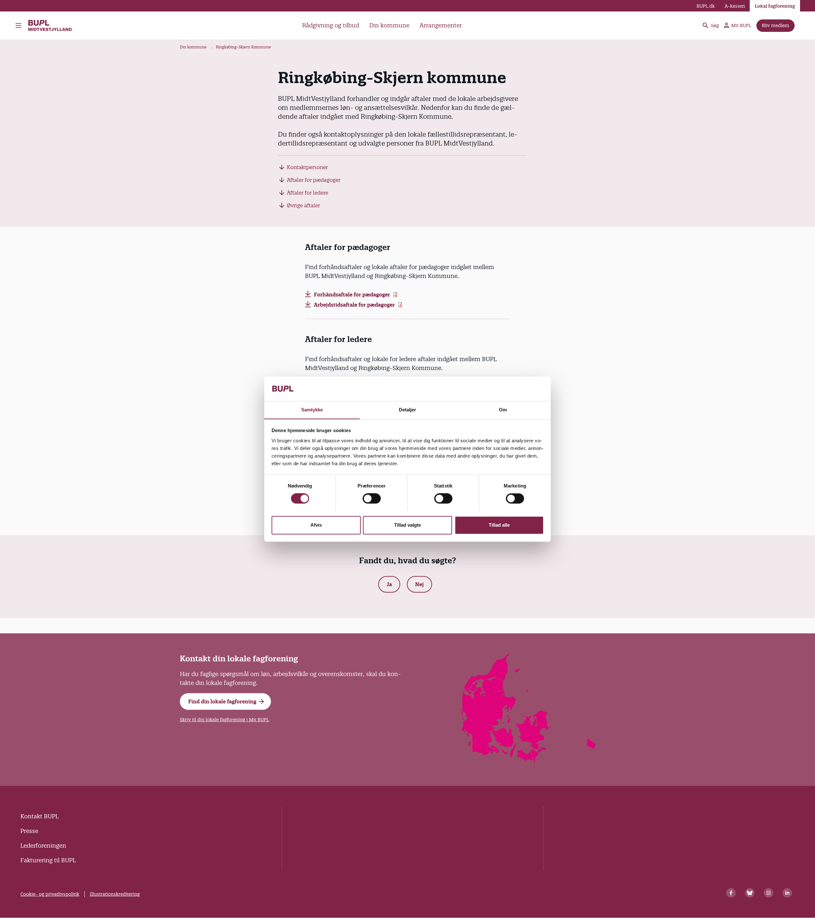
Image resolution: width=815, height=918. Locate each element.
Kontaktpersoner (307, 167)
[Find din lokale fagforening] (529, 761)
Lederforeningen (43, 845)
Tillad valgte (407, 525)
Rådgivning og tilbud (330, 25)
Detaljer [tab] (407, 409)
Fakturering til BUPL (48, 860)
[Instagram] (768, 893)
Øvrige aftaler (303, 205)
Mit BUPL (741, 25)
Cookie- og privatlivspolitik (49, 894)
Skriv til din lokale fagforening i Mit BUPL (224, 719)
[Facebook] (731, 893)
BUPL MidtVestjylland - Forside (53, 25)
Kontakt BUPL (39, 816)
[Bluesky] (750, 893)
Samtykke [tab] (312, 409)
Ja (389, 584)
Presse (29, 831)
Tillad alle (499, 525)
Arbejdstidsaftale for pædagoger (354, 305)
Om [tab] (503, 409)
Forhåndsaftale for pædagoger (352, 294)
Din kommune (389, 25)
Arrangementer (441, 25)
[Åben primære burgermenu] (20, 25)
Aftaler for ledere (307, 192)
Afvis (316, 525)
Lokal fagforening (775, 6)
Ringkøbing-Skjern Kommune (243, 47)
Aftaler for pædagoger (313, 180)
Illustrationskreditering (115, 894)
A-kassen (735, 6)
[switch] (372, 498)
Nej (419, 584)
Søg (715, 25)
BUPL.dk (706, 6)
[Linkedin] (787, 893)
